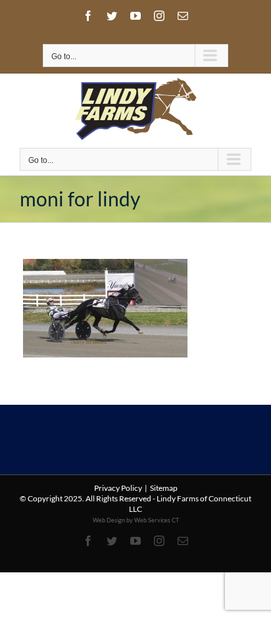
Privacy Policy (118, 488)
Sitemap (164, 488)
